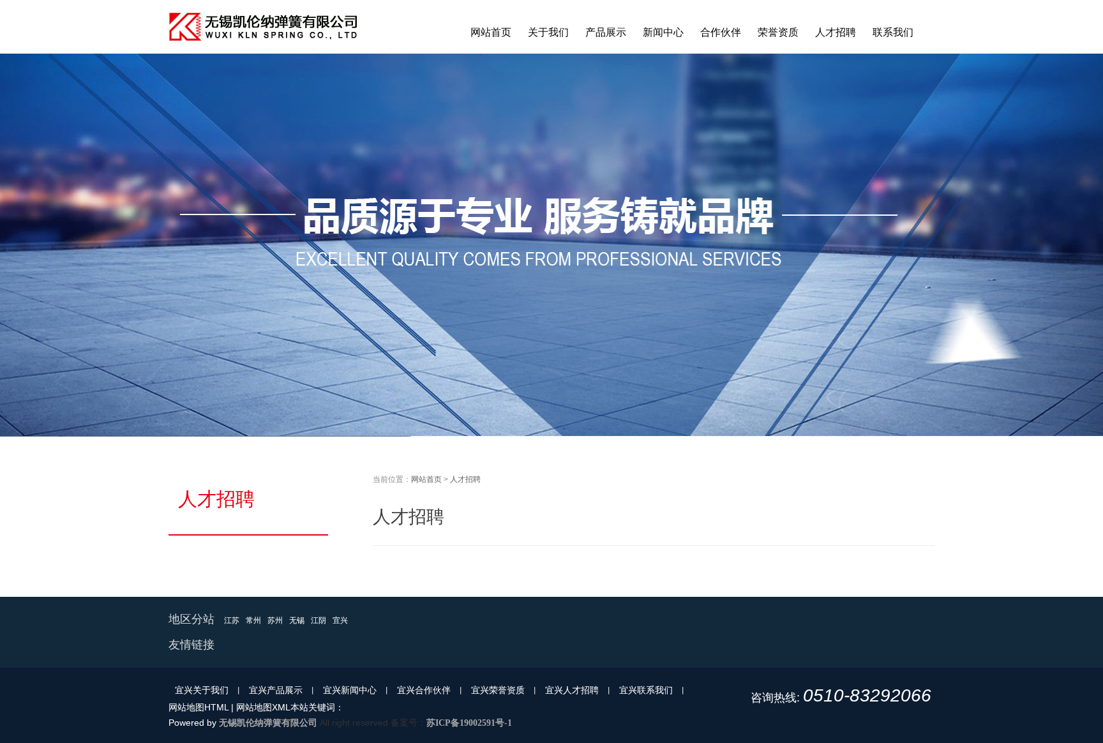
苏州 (275, 620)
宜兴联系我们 (646, 690)
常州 (253, 620)
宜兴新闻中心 (350, 690)
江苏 (231, 620)
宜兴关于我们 (202, 690)
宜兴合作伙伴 (424, 690)
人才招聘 (465, 479)
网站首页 (426, 479)
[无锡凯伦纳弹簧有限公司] (264, 51)
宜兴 (340, 620)
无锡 (296, 620)
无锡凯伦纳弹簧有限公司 (268, 722)
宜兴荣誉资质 (498, 690)
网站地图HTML (199, 707)
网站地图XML (263, 707)
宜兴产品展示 (276, 690)
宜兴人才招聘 (572, 690)
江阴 (318, 620)
